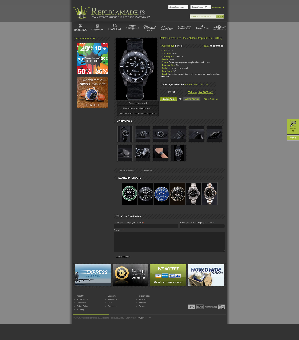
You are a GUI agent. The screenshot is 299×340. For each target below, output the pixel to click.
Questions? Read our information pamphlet (138, 113)
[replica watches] (111, 12)
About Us (81, 296)
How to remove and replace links (138, 108)
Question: (118, 230)
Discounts (112, 296)
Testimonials (113, 299)
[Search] (219, 16)
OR (180, 99)
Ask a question (146, 170)
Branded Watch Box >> (196, 84)
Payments (143, 299)
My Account (216, 7)
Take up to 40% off (200, 92)
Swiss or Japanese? (138, 103)
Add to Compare (211, 99)
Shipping (80, 310)
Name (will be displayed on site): (129, 222)
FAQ (110, 303)
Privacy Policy (144, 318)
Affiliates (142, 303)
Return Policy (82, 306)
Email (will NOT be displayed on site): (197, 222)
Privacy (142, 306)
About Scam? (82, 299)
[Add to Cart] (168, 99)
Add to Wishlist (192, 99)
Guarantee (81, 303)
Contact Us (112, 306)
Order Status (144, 296)
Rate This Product (127, 170)
